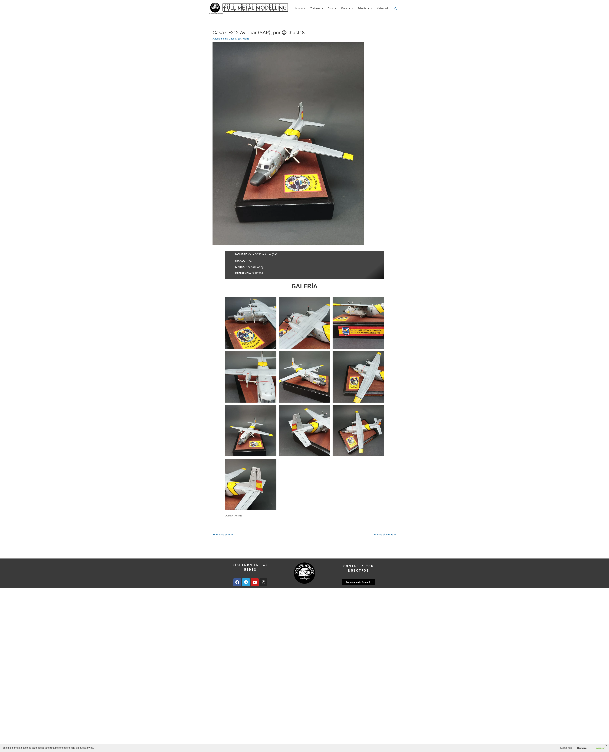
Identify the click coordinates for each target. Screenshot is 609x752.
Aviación (217, 38)
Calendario (383, 8)
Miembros (363, 8)
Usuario (298, 8)
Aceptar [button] (600, 748)
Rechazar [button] (582, 748)
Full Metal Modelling (216, 13)
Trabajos (315, 8)
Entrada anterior (223, 534)
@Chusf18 (243, 38)
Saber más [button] (566, 747)
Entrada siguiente (385, 534)
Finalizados (229, 38)
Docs (331, 8)
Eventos (345, 8)
